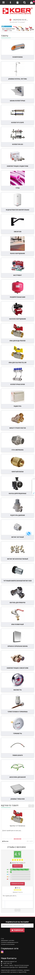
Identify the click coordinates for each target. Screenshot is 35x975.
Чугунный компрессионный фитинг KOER (18, 581)
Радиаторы (17, 406)
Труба (18, 188)
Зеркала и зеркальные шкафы (17, 646)
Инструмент (17, 275)
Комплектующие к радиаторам (17, 166)
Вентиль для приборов (17, 602)
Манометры (18, 690)
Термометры (17, 733)
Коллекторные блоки (17, 384)
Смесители (17, 231)
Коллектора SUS (17, 144)
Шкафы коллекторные (17, 101)
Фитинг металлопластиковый (17, 559)
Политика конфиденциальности (9, 942)
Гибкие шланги (17, 755)
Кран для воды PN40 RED (17, 341)
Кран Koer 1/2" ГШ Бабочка (17, 826)
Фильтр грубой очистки (17, 428)
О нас (2, 938)
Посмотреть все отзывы (17, 883)
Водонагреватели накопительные (17, 210)
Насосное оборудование (17, 319)
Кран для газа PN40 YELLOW (17, 362)
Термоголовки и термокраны (18, 711)
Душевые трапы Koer (17, 799)
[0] (31, 2)
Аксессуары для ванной (17, 777)
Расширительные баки (17, 297)
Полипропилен (17, 57)
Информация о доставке (7, 940)
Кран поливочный (17, 624)
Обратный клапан (18, 471)
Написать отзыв (17, 865)
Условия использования (7, 944)
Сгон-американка (17, 450)
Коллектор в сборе (17, 122)
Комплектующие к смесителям (17, 668)
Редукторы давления (17, 515)
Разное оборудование (17, 253)
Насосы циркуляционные (17, 493)
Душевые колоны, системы (17, 79)
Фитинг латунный (17, 537)
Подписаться (18, 930)
